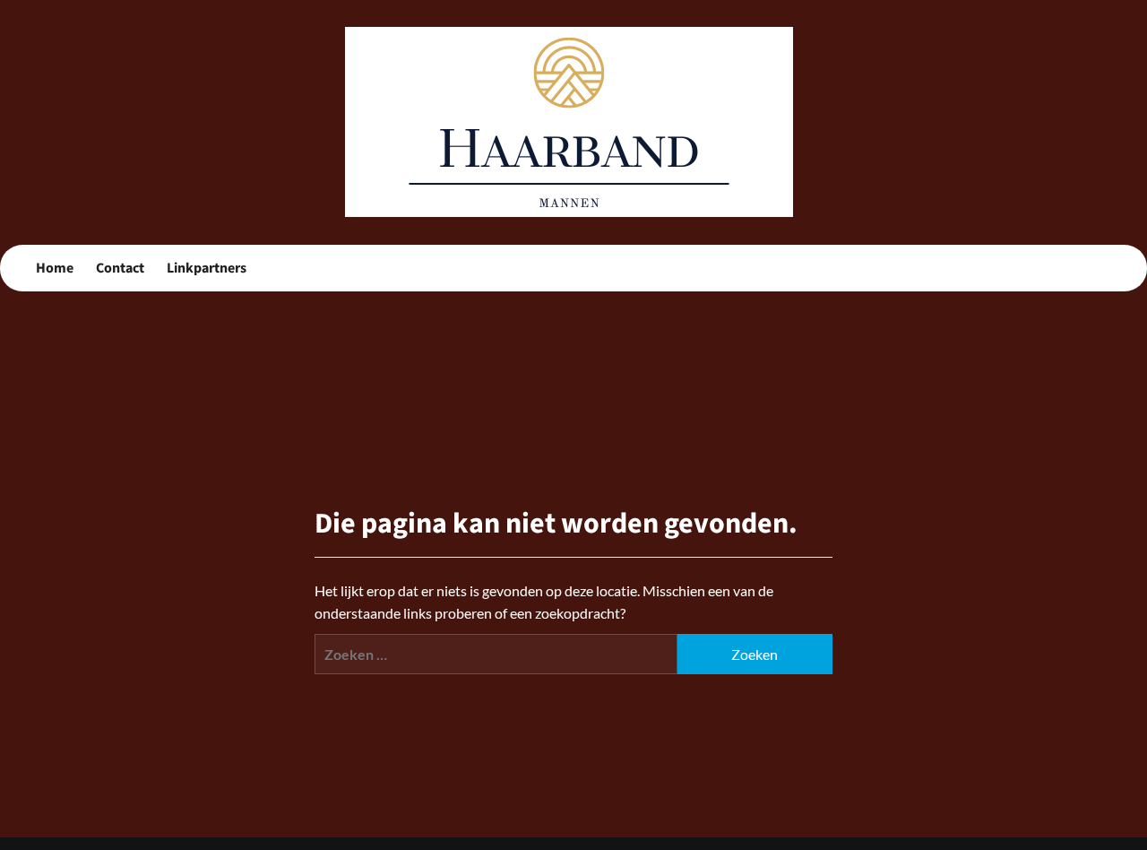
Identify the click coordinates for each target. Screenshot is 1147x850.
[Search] (1100, 268)
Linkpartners (206, 268)
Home (54, 268)
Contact (120, 268)
